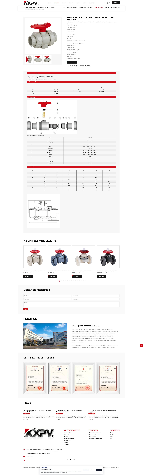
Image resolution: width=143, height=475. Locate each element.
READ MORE (25, 419)
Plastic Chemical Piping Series (85, 7)
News (84, 2)
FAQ (111, 438)
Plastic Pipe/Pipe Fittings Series (70, 7)
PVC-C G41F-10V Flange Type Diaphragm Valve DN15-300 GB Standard (34, 271)
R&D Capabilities (67, 440)
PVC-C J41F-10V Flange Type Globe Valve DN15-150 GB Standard (107, 271)
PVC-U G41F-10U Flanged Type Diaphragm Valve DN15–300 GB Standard (82, 271)
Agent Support (113, 434)
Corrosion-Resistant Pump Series (112, 7)
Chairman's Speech (67, 434)
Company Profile (67, 432)
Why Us (64, 2)
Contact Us (91, 2)
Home (49, 2)
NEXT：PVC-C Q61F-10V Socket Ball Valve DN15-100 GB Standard (79, 66)
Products (56, 2)
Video (111, 436)
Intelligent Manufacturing (69, 438)
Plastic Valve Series (37, 7)
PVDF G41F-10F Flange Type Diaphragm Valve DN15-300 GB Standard (59, 271)
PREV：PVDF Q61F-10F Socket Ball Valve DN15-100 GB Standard (78, 65)
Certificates (66, 442)
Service (78, 2)
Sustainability (66, 444)
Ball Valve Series (45, 7)
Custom (71, 2)
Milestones (66, 436)
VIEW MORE (28, 276)
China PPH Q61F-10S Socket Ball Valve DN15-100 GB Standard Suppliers (92, 343)
